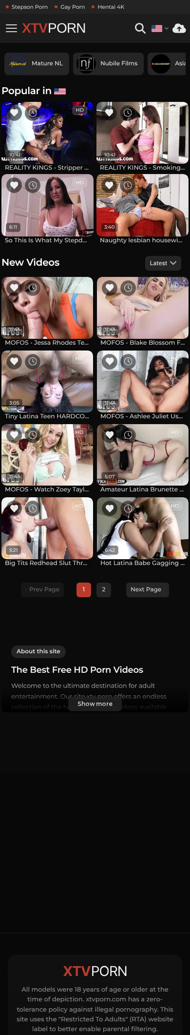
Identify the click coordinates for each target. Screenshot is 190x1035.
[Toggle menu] (11, 28)
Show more (95, 703)
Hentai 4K (110, 6)
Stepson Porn (30, 6)
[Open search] (140, 28)
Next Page (146, 589)
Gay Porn (72, 6)
